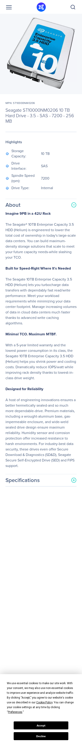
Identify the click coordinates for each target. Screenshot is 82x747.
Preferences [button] (15, 712)
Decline (41, 736)
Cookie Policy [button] (44, 702)
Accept (41, 725)
